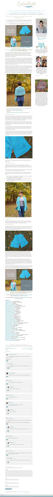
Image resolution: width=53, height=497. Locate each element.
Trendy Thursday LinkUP (9, 324)
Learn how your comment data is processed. (23, 491)
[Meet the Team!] (41, 61)
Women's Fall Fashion (23, 346)
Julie (9, 380)
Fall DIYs (21, 344)
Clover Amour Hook (22, 345)
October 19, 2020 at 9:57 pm (12, 373)
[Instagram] (40, 38)
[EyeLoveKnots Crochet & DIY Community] (38, 39)
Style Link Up (7, 331)
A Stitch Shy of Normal (24, 47)
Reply (7, 376)
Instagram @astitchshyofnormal (15, 49)
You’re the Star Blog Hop (9, 340)
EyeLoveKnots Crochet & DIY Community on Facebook (22, 294)
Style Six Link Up (7, 304)
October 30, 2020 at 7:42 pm (13, 387)
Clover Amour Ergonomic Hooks (18, 110)
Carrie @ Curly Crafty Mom (12, 354)
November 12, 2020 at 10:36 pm (12, 436)
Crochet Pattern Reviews (16, 344)
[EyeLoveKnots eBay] (44, 39)
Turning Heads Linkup (8, 302)
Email (6, 481)
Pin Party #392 (7, 326)
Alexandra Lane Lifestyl (18, 297)
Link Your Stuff (7, 336)
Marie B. (10, 450)
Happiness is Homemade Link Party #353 (11, 339)
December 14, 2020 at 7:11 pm (12, 451)
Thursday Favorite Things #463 (10, 319)
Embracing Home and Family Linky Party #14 (12, 334)
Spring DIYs (26, 344)
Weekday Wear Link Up (9, 301)
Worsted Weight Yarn (29, 346)
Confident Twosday (8, 303)
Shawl (9, 346)
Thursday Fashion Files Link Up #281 (11, 323)
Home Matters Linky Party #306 (10, 329)
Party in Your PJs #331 (8, 316)
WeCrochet (18, 346)
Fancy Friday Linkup (8, 332)
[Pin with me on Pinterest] (38, 38)
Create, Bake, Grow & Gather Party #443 (11, 330)
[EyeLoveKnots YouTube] (45, 38)
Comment (6, 469)
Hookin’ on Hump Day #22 (9, 317)
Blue (18, 345)
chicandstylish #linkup (8, 325)
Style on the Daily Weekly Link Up (10, 305)
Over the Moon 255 (8, 338)
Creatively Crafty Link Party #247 (10, 320)
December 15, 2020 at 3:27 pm (13, 458)
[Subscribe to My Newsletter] (41, 46)
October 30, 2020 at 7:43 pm (13, 410)
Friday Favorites (7, 328)
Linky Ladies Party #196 (9, 315)
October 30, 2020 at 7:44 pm (13, 427)
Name (6, 478)
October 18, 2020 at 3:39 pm (13, 364)
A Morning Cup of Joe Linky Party (10, 335)
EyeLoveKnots (26, 5)
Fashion (24, 344)
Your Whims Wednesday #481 (10, 318)
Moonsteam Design (31, 496)
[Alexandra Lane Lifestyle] (41, 39)
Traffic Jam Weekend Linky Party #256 (11, 327)
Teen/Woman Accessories (14, 346)
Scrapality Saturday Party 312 (10, 333)
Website (6, 485)
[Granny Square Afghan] (41, 85)
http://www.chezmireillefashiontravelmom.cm (11, 405)
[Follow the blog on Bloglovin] (43, 38)
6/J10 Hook (10, 345)
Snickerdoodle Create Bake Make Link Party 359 (12, 337)
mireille (9, 402)
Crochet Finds (26, 345)
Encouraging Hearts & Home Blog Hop (11, 322)
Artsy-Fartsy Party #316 (9, 321)
